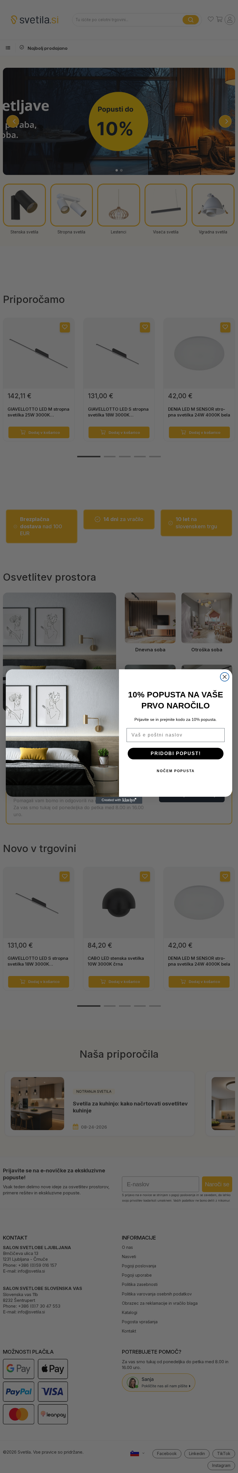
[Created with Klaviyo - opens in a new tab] (119, 800)
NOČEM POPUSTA (176, 771)
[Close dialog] (224, 676)
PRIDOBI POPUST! (176, 753)
